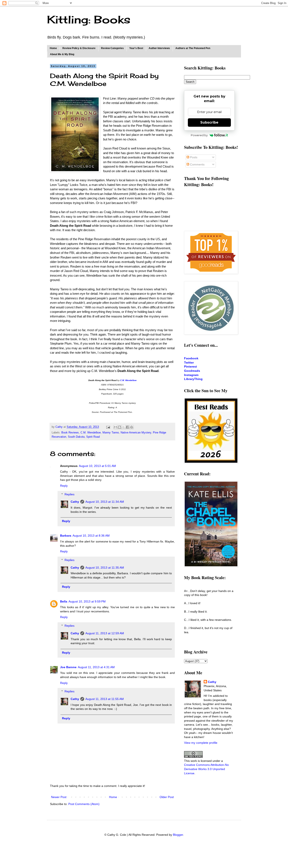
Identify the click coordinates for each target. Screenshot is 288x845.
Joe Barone (68, 667)
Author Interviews (159, 48)
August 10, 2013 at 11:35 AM (104, 567)
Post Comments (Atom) (84, 804)
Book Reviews (70, 432)
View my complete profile (200, 742)
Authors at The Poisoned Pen (192, 48)
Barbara (65, 535)
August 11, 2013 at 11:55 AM (104, 699)
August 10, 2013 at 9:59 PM (87, 601)
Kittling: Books (88, 19)
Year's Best (136, 48)
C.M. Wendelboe (91, 432)
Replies (69, 494)
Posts (193, 157)
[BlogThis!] (119, 427)
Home (53, 48)
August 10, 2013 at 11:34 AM (104, 501)
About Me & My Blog (62, 54)
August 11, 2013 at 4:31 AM (96, 667)
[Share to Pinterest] (131, 427)
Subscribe (209, 122)
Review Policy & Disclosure (79, 48)
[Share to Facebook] (127, 427)
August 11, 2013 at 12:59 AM (104, 633)
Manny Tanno (110, 432)
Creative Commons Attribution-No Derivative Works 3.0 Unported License (206, 769)
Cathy (75, 501)
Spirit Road (93, 436)
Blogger (178, 834)
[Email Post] (108, 426)
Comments (197, 164)
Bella (63, 601)
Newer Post (58, 797)
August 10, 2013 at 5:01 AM (97, 466)
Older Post (167, 797)
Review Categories (112, 48)
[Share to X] (123, 427)
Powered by (199, 135)
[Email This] (115, 427)
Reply (64, 485)
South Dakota (76, 436)
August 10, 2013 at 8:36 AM (91, 535)
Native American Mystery (136, 432)
